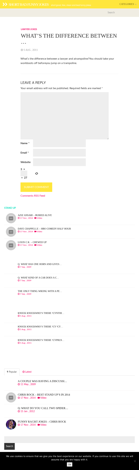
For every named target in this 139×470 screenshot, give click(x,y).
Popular (12, 372)
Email (25, 152)
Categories (127, 4)
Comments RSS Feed (33, 195)
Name (25, 143)
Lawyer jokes (29, 29)
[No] (134, 461)
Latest (28, 372)
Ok (69, 464)
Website (26, 162)
